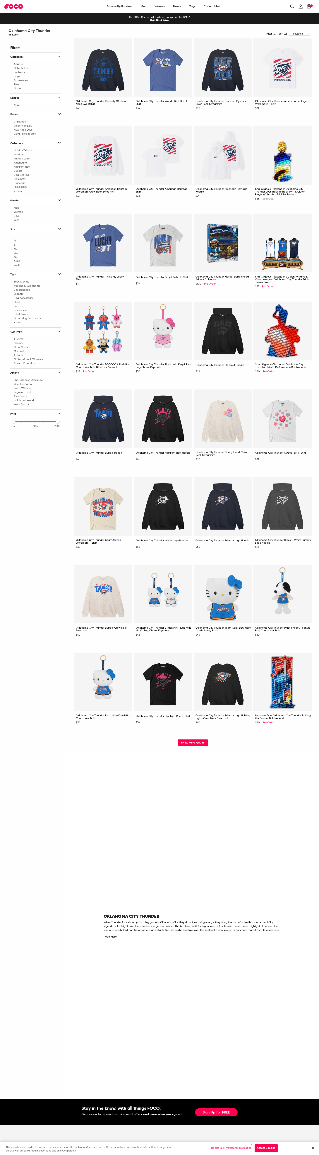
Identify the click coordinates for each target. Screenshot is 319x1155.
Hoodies (18, 343)
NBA (16, 105)
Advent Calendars (24, 363)
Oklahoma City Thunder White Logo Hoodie (162, 540)
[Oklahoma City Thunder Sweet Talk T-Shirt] (282, 418)
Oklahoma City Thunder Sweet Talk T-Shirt (280, 453)
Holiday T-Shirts (23, 150)
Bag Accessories (23, 298)
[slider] (14, 422)
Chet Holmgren (23, 384)
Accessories (21, 80)
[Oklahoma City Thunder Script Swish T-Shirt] (163, 243)
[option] (159, 18)
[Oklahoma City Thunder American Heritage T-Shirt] (163, 155)
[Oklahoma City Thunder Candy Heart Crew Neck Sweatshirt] (223, 418)
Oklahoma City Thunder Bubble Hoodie (99, 453)
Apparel (18, 64)
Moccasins (20, 351)
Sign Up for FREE (216, 1112)
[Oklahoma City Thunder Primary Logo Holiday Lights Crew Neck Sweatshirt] (223, 682)
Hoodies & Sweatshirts (27, 286)
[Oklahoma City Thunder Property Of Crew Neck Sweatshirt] (103, 67)
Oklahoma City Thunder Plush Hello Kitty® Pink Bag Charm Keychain (163, 366)
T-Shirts (18, 339)
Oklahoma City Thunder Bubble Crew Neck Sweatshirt (101, 629)
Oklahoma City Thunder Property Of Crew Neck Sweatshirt (101, 102)
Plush (17, 302)
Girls (16, 220)
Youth (17, 265)
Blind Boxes (21, 314)
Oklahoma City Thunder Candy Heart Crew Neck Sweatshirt (221, 453)
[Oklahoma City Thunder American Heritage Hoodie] (223, 155)
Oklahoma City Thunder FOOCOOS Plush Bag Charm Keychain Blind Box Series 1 (103, 366)
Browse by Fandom (120, 6)
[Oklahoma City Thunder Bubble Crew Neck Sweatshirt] (103, 594)
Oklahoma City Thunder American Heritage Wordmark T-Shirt (281, 102)
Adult (17, 261)
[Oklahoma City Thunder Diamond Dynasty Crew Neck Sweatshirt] (223, 67)
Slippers (18, 294)
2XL (16, 253)
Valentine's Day (23, 126)
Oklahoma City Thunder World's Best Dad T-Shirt (162, 102)
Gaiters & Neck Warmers (28, 359)
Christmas (20, 121)
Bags (17, 76)
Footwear (19, 72)
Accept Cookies (266, 1148)
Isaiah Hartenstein (24, 400)
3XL (16, 257)
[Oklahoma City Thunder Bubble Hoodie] (103, 418)
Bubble (18, 171)
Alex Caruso (21, 396)
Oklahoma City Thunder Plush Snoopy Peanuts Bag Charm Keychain (282, 629)
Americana (20, 162)
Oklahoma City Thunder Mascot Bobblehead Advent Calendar (222, 278)
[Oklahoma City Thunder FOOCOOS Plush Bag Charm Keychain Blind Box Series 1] (103, 331)
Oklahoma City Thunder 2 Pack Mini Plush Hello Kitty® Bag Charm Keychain (163, 629)
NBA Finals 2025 (23, 130)
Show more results (193, 742)
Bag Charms (21, 175)
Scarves (18, 306)
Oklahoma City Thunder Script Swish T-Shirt (162, 277)
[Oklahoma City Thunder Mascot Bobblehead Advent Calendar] (223, 243)
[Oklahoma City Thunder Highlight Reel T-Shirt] (163, 682)
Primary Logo (22, 158)
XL (15, 249)
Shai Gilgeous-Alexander (29, 380)
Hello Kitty (19, 179)
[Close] (313, 1148)
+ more (18, 191)
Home (177, 6)
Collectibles (212, 6)
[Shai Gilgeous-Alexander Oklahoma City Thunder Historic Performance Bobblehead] (282, 331)
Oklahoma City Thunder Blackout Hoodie (219, 365)
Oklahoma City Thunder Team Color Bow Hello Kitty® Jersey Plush (223, 629)
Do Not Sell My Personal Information (231, 1148)
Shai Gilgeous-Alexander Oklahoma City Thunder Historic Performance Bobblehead (280, 366)
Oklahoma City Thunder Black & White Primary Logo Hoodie (283, 541)
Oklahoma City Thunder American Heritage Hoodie (221, 190)
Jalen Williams (22, 388)
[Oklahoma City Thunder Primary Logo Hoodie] (223, 506)
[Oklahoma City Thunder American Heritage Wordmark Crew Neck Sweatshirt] (103, 155)
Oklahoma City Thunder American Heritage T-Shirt (163, 190)
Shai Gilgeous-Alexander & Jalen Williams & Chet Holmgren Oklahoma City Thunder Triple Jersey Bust (282, 279)
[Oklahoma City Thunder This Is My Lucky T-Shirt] (103, 243)
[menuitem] (119, 6)
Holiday (18, 154)
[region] (159, 1148)
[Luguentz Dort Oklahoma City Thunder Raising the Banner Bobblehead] (282, 682)
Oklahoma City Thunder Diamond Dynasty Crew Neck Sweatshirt (220, 102)
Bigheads (19, 183)
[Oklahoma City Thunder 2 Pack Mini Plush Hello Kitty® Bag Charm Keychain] (163, 594)
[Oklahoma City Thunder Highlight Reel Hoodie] (163, 418)
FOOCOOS (20, 187)
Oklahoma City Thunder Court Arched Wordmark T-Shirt (98, 541)
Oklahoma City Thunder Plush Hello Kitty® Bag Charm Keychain (103, 717)
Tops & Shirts (21, 281)
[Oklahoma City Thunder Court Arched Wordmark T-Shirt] (103, 506)
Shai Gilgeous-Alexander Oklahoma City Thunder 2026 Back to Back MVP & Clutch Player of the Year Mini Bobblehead (280, 192)
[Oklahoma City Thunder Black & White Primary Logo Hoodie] (282, 506)
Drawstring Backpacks (27, 318)
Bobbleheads (22, 290)
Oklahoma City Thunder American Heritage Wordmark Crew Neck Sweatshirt (102, 190)
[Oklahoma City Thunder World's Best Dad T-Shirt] (163, 67)
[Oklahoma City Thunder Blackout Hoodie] (223, 331)
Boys (16, 216)
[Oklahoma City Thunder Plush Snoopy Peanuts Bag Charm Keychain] (282, 594)
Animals (18, 355)
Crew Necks (21, 347)
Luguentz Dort (22, 392)
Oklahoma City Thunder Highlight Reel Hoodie (163, 453)
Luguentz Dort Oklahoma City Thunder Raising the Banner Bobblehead (283, 717)
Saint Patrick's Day (25, 134)
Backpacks (20, 310)
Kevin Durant (21, 404)
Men (143, 6)
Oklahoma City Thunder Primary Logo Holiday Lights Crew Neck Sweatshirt (222, 717)
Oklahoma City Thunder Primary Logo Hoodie (222, 540)
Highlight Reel (22, 167)
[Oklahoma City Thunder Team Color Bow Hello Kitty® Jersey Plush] (223, 594)
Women (160, 6)
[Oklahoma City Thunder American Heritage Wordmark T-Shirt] (282, 67)
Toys (192, 6)
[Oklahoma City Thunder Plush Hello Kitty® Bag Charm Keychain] (103, 682)
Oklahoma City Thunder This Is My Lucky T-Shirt (101, 278)
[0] (308, 6)
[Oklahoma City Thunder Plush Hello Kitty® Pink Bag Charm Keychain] (163, 331)
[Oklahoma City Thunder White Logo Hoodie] (163, 506)
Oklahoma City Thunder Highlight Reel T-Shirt (163, 716)
